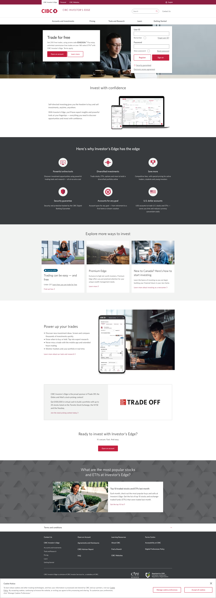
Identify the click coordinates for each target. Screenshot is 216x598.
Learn (139, 21)
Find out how (49, 289)
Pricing (92, 21)
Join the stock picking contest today (64, 413)
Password (138, 42)
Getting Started (160, 21)
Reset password (163, 51)
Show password (140, 51)
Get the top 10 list (117, 504)
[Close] (211, 583)
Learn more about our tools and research (59, 354)
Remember (138, 38)
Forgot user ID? (163, 38)
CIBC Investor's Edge (50, 2)
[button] (169, 2)
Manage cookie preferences (167, 590)
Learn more (93, 286)
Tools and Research (116, 21)
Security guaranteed (143, 65)
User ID (137, 29)
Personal (63, 2)
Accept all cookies (198, 590)
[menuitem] (169, 2)
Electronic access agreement (144, 69)
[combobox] (143, 11)
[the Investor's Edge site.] (156, 11)
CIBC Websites (74, 2)
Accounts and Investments (63, 21)
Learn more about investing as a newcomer (150, 287)
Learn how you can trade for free (64, 284)
